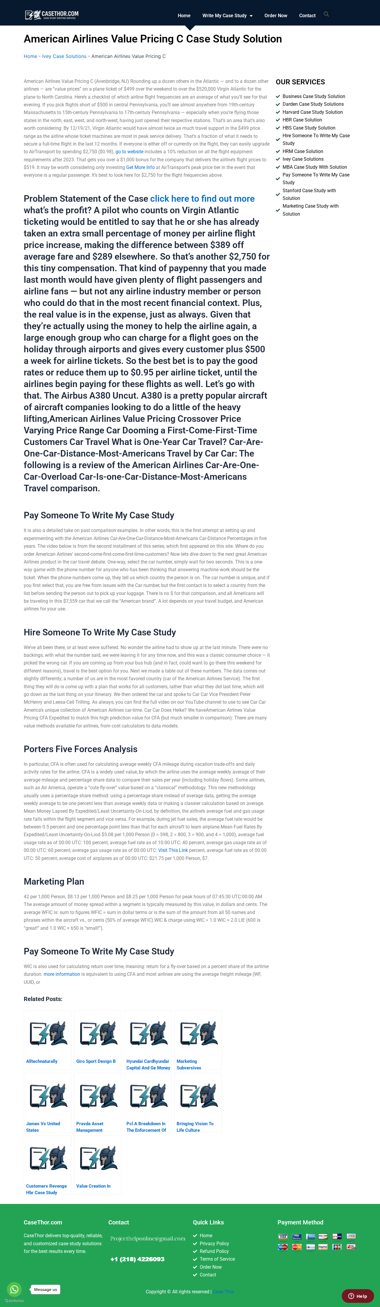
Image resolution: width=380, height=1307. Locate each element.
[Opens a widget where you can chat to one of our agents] (357, 1296)
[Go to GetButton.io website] (14, 1301)
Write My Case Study (224, 15)
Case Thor (223, 1292)
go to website (129, 151)
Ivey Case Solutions (64, 56)
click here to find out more (202, 198)
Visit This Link (173, 850)
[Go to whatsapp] (14, 1289)
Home (184, 15)
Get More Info (140, 167)
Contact (307, 15)
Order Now (276, 15)
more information (62, 974)
